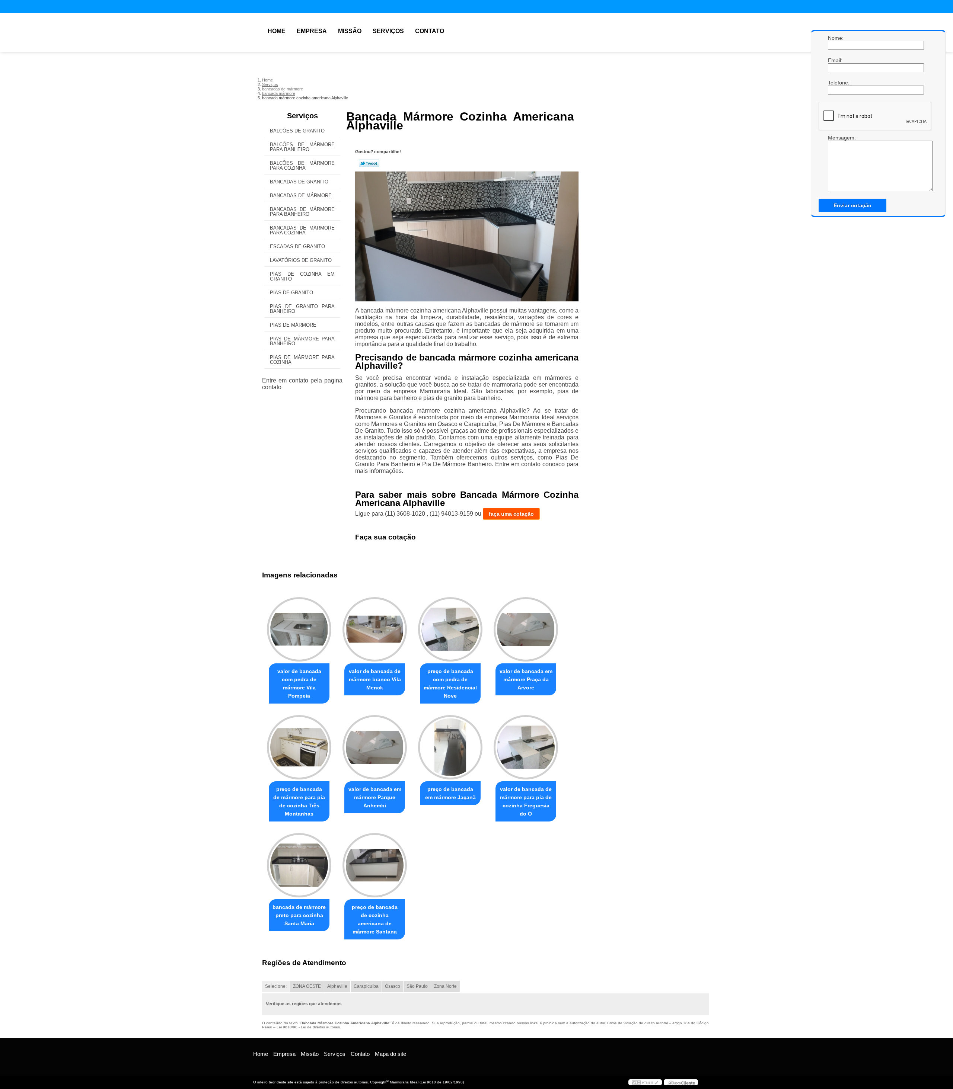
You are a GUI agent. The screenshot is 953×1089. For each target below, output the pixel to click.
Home (277, 31)
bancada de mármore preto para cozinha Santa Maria (299, 915)
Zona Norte (445, 986)
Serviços (388, 31)
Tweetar (369, 163)
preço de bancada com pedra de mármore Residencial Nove (450, 683)
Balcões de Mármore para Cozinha (302, 165)
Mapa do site (390, 1054)
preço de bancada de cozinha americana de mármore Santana (375, 919)
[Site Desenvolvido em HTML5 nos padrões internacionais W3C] (645, 1082)
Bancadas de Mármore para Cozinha (302, 230)
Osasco (392, 986)
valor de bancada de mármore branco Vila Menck (375, 679)
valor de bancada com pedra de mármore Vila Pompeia (299, 683)
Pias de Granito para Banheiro (302, 309)
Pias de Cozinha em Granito (302, 276)
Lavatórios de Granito (301, 260)
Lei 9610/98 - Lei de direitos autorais (308, 1027)
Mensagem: (835, 138)
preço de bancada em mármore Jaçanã (450, 793)
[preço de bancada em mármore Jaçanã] (450, 747)
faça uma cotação (511, 514)
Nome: (835, 38)
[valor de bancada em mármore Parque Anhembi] (374, 747)
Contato (429, 31)
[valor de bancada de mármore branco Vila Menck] (374, 629)
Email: (835, 60)
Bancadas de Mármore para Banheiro (302, 211)
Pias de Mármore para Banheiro (302, 341)
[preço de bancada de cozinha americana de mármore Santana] (374, 865)
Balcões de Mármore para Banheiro (302, 147)
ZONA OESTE (307, 986)
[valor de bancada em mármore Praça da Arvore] (526, 629)
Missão (349, 31)
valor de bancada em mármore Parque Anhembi (374, 797)
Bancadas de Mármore (301, 195)
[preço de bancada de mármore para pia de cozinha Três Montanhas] (299, 747)
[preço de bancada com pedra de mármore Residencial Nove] (450, 629)
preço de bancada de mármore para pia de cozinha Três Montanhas (299, 801)
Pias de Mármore (293, 325)
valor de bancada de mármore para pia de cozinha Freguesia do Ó (526, 801)
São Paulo (417, 986)
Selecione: (276, 986)
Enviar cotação (852, 205)
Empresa (312, 31)
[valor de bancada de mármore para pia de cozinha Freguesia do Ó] (526, 747)
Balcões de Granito (297, 131)
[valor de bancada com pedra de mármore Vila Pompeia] (299, 629)
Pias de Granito (291, 292)
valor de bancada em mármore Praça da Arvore (526, 679)
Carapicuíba (366, 986)
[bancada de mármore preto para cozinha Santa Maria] (299, 865)
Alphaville (337, 986)
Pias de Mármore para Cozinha (302, 360)
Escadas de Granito (297, 246)
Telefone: (835, 83)
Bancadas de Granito (299, 182)
